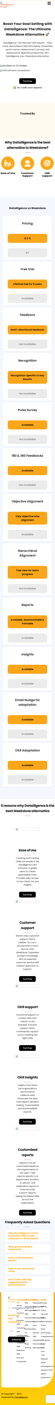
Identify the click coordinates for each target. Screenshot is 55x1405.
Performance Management (36, 1346)
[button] (27, 1236)
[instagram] (48, 1394)
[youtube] (53, 1394)
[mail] (53, 1399)
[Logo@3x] (7, 2)
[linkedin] (44, 1394)
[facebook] (36, 1394)
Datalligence (21, 1397)
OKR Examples (36, 1338)
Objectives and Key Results (36, 1327)
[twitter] (40, 1394)
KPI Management (36, 1316)
